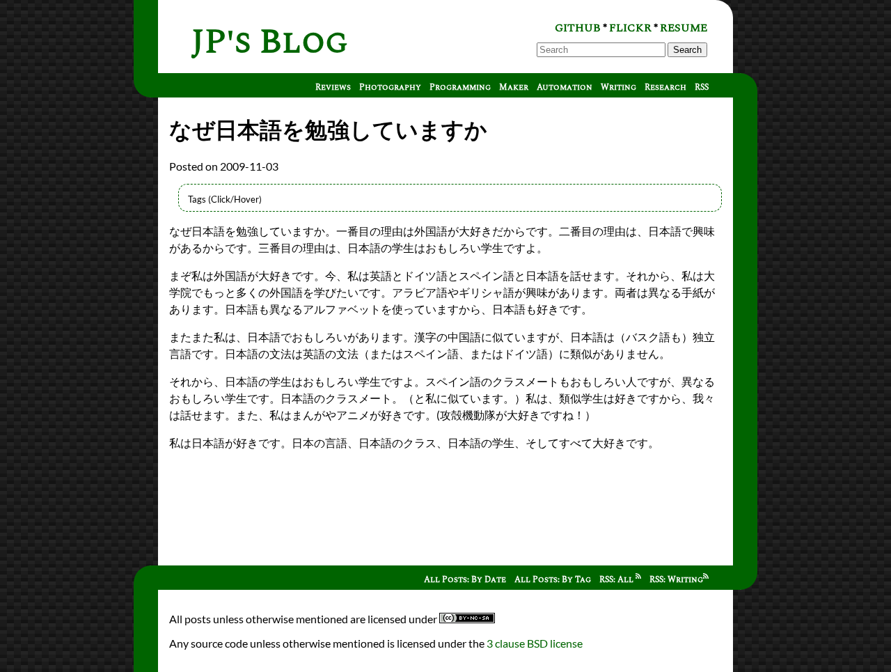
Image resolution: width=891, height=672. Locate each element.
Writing (618, 87)
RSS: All (617, 579)
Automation (564, 87)
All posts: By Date (465, 579)
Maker (513, 87)
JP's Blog (269, 42)
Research (665, 87)
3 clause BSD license (535, 643)
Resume (683, 27)
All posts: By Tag (552, 579)
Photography (390, 87)
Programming (460, 87)
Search (687, 50)
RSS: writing (676, 579)
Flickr (630, 27)
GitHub (578, 27)
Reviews (333, 87)
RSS (702, 87)
